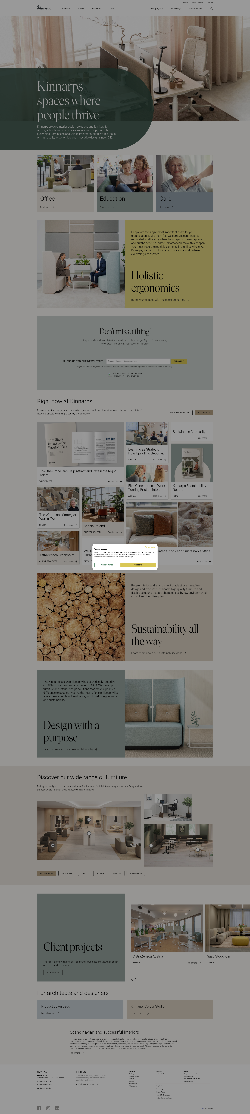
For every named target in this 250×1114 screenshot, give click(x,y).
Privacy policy (150, 547)
